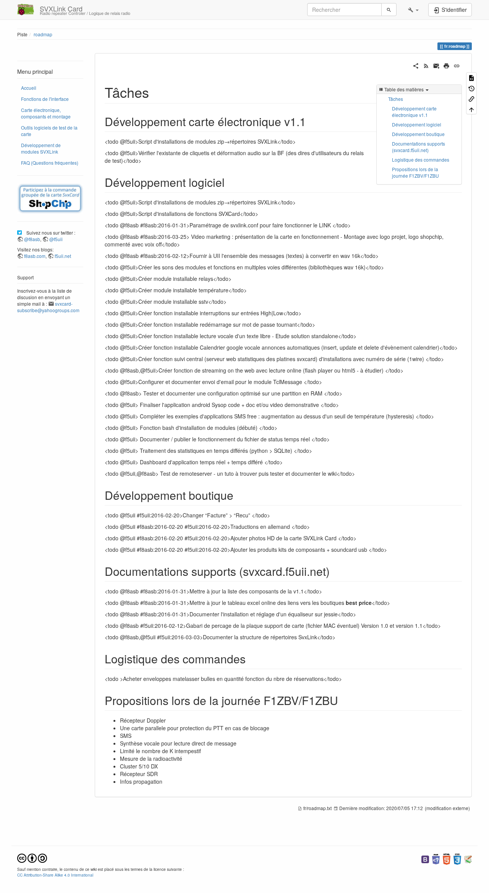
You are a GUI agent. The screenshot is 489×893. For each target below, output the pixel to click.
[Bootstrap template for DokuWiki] (425, 858)
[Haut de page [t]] (471, 108)
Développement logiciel (416, 124)
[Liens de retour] (471, 98)
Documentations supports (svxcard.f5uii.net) (418, 146)
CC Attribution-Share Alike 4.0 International (55, 875)
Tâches (395, 99)
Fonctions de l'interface (45, 99)
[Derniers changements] (426, 65)
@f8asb (32, 239)
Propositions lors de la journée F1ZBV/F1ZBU (415, 172)
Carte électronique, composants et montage (46, 113)
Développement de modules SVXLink (41, 148)
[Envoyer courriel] (436, 65)
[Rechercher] (389, 9)
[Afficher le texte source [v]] (471, 77)
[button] (413, 9)
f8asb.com (34, 256)
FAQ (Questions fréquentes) (49, 162)
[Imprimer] (446, 65)
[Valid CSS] (457, 858)
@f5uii (56, 239)
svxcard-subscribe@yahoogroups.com (48, 306)
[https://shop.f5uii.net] (50, 198)
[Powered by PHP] (436, 858)
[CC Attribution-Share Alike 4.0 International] (32, 857)
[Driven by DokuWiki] (468, 858)
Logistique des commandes (420, 159)
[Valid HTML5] (446, 858)
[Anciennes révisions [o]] (471, 87)
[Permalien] (456, 65)
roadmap (43, 34)
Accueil (28, 87)
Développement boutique (418, 134)
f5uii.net (63, 256)
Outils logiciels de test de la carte (49, 130)
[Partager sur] (416, 65)
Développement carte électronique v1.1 (414, 111)
